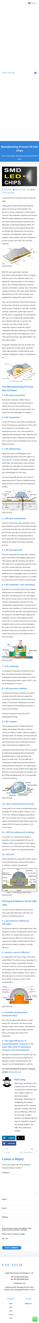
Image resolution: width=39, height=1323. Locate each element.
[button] (35, 73)
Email (4, 1208)
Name (4, 1199)
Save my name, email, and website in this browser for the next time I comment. (16, 1229)
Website (5, 1217)
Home (3, 156)
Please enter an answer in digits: (13, 1234)
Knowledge (11, 156)
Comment (6, 1173)
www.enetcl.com (15, 1072)
